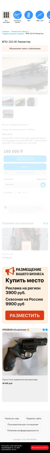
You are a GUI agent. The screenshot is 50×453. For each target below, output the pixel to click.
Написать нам (12, 418)
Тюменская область (19, 31)
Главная (5, 31)
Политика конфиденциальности (23, 430)
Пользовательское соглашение (23, 424)
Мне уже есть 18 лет (39, 448)
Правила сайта (33, 418)
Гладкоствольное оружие (13, 34)
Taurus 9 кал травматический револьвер (19, 379)
